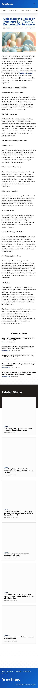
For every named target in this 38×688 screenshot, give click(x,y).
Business (28, 28)
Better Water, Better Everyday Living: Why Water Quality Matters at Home (18, 347)
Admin (8, 28)
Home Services (6, 350)
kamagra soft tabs (25, 73)
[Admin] (4, 28)
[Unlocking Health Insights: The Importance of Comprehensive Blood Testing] (19, 451)
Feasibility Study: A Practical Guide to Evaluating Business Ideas (18, 429)
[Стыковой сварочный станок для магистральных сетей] (19, 536)
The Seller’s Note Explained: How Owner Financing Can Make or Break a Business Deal (19, 596)
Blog (3, 342)
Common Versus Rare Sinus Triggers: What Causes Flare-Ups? (18, 339)
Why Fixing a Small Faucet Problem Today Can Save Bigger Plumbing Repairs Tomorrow (19, 373)
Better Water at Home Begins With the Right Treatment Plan (18, 364)
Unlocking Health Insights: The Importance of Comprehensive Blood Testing (18, 471)
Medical (33, 28)
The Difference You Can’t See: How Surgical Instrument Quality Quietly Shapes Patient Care (18, 513)
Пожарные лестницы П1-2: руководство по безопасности (19, 638)
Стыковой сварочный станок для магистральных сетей (16, 555)
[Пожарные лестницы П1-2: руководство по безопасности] (19, 619)
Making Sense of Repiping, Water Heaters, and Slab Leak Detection (17, 356)
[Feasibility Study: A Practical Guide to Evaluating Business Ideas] (19, 410)
